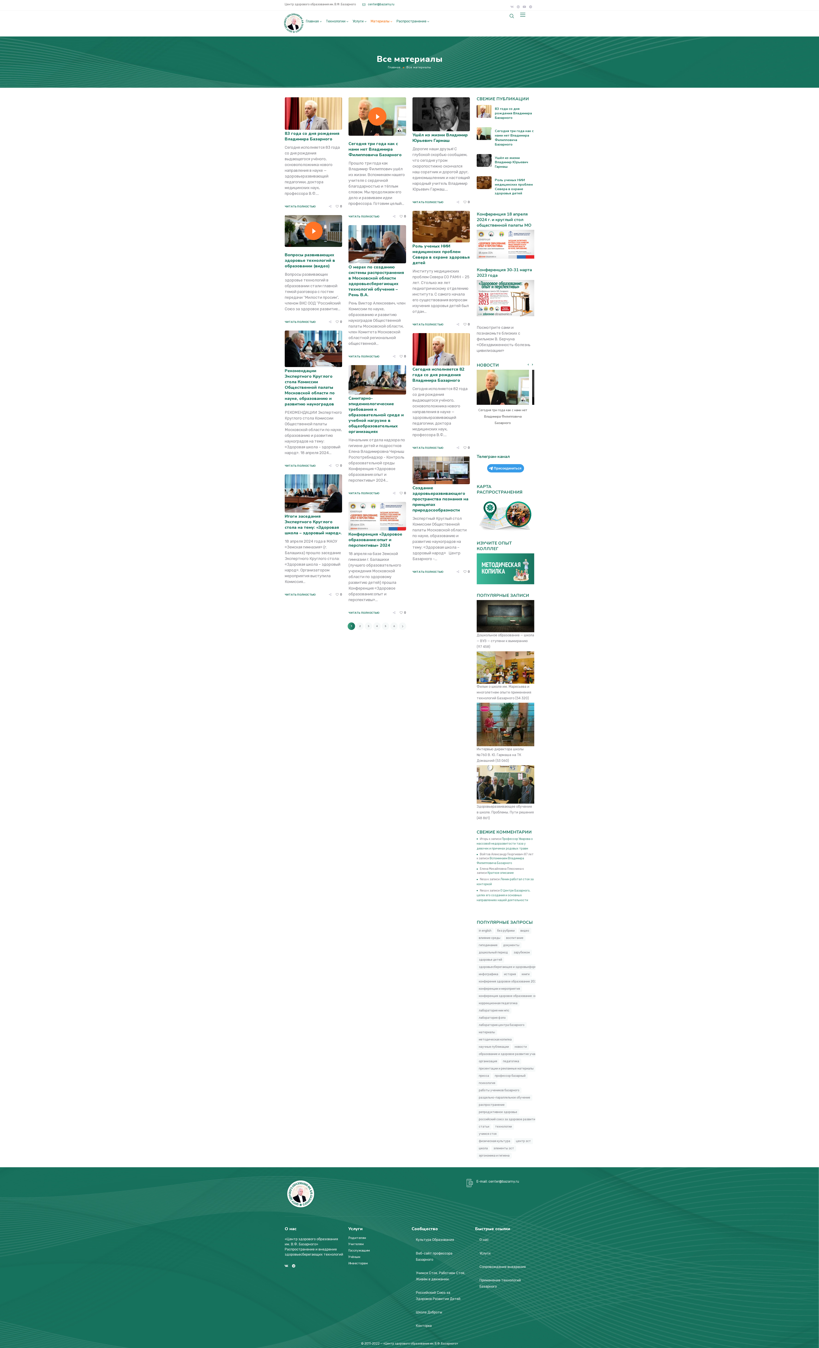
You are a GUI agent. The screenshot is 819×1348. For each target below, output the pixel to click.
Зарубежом (522, 952)
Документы (511, 945)
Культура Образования (435, 1240)
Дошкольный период (493, 952)
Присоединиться (507, 468)
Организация (488, 1061)
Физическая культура (494, 1141)
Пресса (484, 1076)
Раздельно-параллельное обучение (504, 1097)
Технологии (336, 21)
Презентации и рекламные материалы (506, 1068)
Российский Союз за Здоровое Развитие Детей (438, 1296)
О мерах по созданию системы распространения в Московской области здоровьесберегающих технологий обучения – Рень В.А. (376, 281)
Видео (524, 931)
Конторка (424, 1326)
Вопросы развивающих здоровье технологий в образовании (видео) (310, 260)
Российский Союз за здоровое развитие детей (512, 1119)
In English (485, 931)
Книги (526, 974)
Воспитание (514, 938)
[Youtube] (524, 6)
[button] (532, 365)
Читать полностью (300, 206)
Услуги (358, 21)
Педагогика (511, 1061)
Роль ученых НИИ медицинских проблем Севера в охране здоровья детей (441, 254)
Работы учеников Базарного (499, 1090)
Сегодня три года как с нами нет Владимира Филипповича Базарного (375, 149)
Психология (487, 1083)
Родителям (357, 1238)
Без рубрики (506, 931)
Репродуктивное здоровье (498, 1112)
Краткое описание (501, 873)
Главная (312, 21)
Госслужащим (359, 1250)
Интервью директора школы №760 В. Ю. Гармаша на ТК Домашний (500, 755)
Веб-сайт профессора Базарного (434, 1256)
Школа (483, 1148)
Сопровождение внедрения (502, 1267)
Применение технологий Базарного (500, 1283)
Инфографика (488, 974)
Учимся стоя (488, 1134)
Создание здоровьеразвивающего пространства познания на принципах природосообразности (440, 499)
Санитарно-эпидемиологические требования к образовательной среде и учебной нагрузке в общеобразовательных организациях (376, 414)
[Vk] (512, 6)
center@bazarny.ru (380, 4)
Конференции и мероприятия (499, 989)
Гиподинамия (488, 945)
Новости (521, 1047)
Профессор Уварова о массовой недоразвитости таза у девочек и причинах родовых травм (505, 843)
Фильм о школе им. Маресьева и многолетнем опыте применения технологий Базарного (504, 692)
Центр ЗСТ (523, 1141)
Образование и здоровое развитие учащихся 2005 (515, 1054)
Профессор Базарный (510, 1076)
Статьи (484, 1126)
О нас (484, 1240)
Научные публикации (494, 1047)
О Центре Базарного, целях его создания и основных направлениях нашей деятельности (503, 895)
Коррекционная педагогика (498, 1003)
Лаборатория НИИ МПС (494, 1010)
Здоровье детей (490, 960)
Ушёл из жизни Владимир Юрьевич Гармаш (440, 137)
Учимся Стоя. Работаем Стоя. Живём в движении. (440, 1276)
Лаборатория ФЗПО (492, 1018)
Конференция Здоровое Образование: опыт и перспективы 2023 (525, 996)
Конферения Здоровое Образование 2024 (508, 981)
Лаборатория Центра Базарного (501, 1025)
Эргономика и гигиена (494, 1155)
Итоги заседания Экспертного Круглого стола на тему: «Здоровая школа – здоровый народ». (313, 524)
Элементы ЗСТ (504, 1148)
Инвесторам (358, 1263)
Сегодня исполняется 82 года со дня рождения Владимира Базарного (438, 374)
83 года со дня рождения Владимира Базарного (312, 136)
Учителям (356, 1244)
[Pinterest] (518, 6)
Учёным (354, 1257)
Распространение (411, 21)
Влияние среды (489, 938)
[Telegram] (530, 6)
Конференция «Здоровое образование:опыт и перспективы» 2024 (375, 539)
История (510, 974)
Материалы (380, 21)
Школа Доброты (429, 1312)
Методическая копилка (495, 1039)
